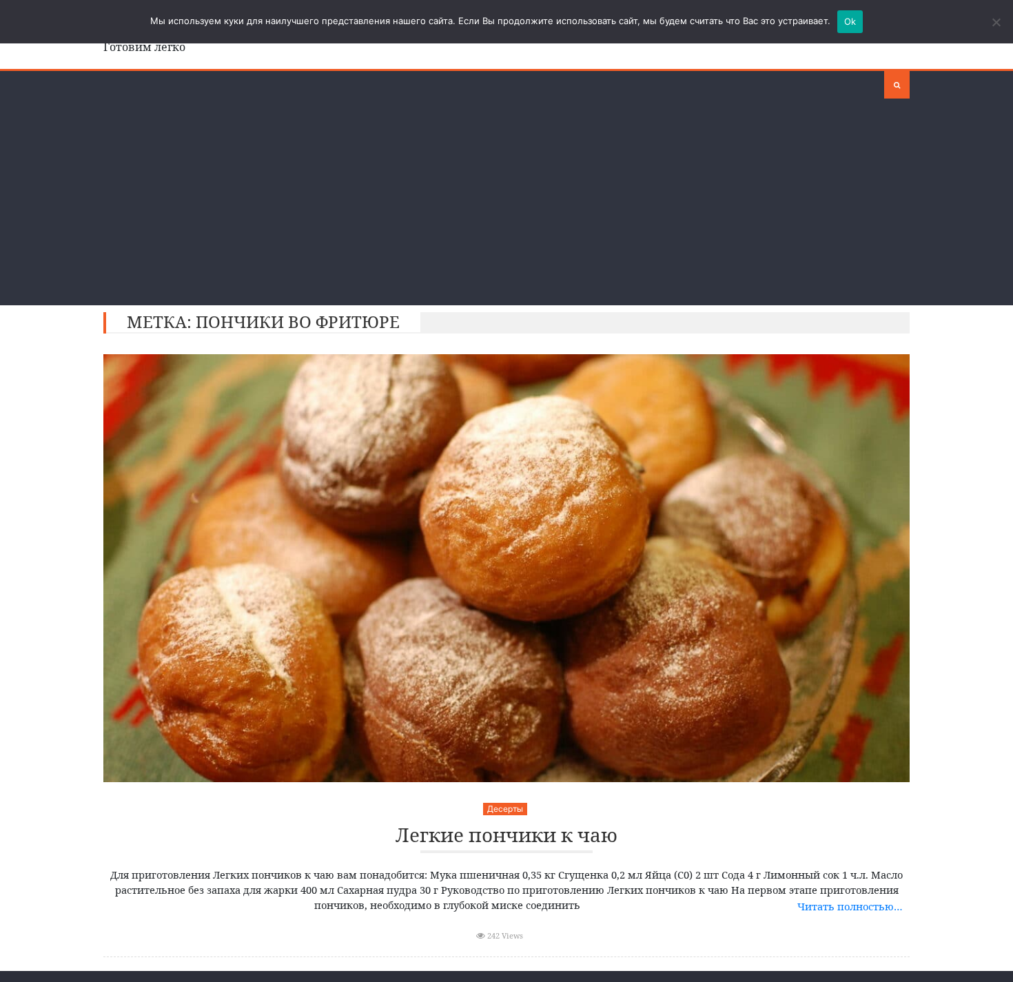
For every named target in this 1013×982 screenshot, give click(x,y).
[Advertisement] (506, 201)
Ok (850, 21)
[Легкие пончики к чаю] (506, 568)
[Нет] (996, 22)
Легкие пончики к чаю (506, 836)
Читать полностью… (850, 906)
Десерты (505, 809)
